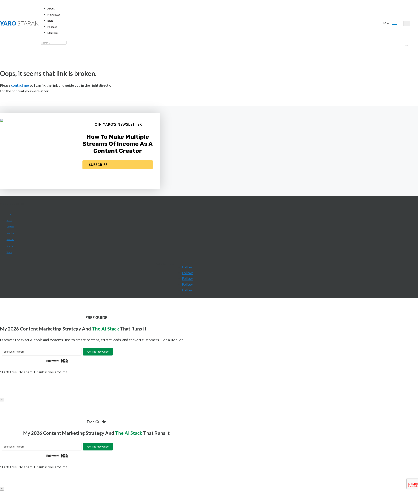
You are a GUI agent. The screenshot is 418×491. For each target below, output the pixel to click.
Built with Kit (57, 361)
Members (52, 32)
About (51, 8)
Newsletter (53, 14)
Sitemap (10, 239)
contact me (20, 85)
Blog (50, 20)
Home (9, 214)
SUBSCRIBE (98, 165)
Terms (9, 252)
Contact (10, 226)
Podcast (52, 26)
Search (10, 246)
